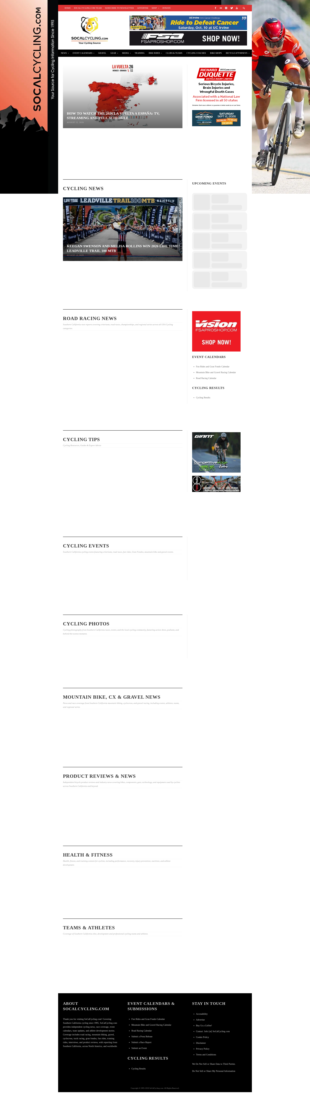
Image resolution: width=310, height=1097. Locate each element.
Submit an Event (139, 1048)
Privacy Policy (202, 1049)
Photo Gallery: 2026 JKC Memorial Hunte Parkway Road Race (161, 682)
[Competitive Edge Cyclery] (216, 452)
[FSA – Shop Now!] (188, 38)
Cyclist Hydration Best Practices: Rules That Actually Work (119, 166)
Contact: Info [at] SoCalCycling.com (213, 1031)
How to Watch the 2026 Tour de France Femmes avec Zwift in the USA (81, 981)
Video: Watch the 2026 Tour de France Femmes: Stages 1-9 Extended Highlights (163, 303)
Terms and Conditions (206, 1054)
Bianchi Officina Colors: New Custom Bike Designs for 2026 (79, 829)
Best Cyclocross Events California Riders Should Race (161, 530)
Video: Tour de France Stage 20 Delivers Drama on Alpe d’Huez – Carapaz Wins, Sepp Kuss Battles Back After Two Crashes (163, 984)
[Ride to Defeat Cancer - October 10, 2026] (188, 22)
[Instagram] (226, 8)
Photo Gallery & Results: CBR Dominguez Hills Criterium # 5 (121, 682)
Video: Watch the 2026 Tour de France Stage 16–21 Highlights (121, 982)
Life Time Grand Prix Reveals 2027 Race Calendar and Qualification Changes (122, 303)
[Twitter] (231, 8)
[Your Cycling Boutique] (216, 483)
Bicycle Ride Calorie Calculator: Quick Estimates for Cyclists (119, 493)
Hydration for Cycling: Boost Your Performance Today (120, 761)
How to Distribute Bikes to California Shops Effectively (162, 489)
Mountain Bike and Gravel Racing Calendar (216, 372)
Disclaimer (201, 1043)
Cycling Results (203, 397)
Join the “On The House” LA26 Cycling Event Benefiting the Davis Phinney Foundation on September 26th (81, 595)
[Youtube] (236, 8)
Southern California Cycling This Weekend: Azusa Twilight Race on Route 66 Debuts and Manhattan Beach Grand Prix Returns (122, 605)
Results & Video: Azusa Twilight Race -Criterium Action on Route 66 (161, 420)
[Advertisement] (216, 559)
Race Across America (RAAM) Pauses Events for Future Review (163, 170)
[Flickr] (220, 8)
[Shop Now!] (216, 331)
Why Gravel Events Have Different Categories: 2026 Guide (80, 750)
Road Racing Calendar (206, 378)
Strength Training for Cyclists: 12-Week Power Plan (79, 530)
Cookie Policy (202, 1037)
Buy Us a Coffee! (204, 1025)
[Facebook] (215, 8)
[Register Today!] (216, 118)
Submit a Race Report (141, 1042)
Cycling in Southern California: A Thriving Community (118, 912)
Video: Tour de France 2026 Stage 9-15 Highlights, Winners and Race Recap (162, 376)
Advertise (200, 1020)
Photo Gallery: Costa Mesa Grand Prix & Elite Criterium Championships (80, 376)
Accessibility (202, 1014)
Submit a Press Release (141, 1036)
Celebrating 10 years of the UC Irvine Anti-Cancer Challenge (81, 899)
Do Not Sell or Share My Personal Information (213, 1071)
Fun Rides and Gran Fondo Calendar (212, 366)
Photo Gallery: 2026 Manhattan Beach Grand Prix (79, 421)
